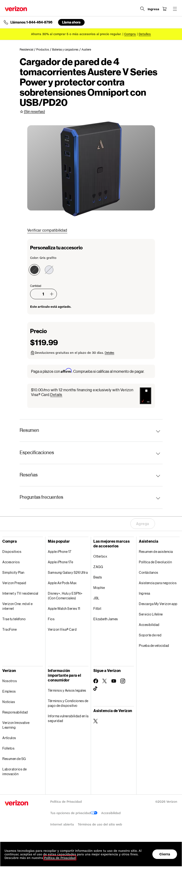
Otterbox (100, 556)
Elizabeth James (105, 619)
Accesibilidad (149, 625)
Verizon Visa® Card (62, 629)
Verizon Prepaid (14, 583)
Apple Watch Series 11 (64, 608)
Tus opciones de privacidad (70, 813)
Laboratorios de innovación (14, 771)
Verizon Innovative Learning (15, 725)
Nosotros (9, 681)
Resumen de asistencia (156, 552)
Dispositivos (11, 552)
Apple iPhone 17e (60, 562)
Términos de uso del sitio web (100, 824)
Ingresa (144, 593)
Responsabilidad (15, 712)
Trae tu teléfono (14, 619)
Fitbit (97, 608)
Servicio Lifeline (151, 614)
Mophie (99, 588)
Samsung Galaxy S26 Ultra (68, 572)
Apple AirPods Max (62, 583)
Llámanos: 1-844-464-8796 (31, 22)
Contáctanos (148, 572)
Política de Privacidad (66, 801)
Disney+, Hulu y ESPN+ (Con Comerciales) (65, 595)
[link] (28, 49)
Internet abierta (62, 824)
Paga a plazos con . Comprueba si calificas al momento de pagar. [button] (87, 370)
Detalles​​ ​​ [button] (145, 34)
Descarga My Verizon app (158, 604)
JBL (96, 598)
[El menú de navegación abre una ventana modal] (175, 9)
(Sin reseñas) (34, 111)
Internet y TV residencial (20, 593)
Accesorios (11, 562)
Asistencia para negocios (158, 583)
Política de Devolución (155, 562)
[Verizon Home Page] (16, 8)
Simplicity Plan (13, 572)
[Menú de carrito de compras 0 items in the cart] (164, 9)
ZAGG (98, 567)
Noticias (8, 702)
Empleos (9, 691)
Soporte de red (150, 635)
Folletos (8, 748)
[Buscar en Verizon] (142, 9)
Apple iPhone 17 (59, 552)
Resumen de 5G (14, 759)
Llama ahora (71, 22)
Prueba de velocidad (154, 645)
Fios (51, 619)
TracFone (9, 629)
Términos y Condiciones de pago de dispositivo (68, 703)
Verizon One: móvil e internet (17, 606)
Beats (97, 577)
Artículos (9, 738)
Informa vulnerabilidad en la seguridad (68, 718)
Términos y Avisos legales (67, 690)
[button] (51, 294)
